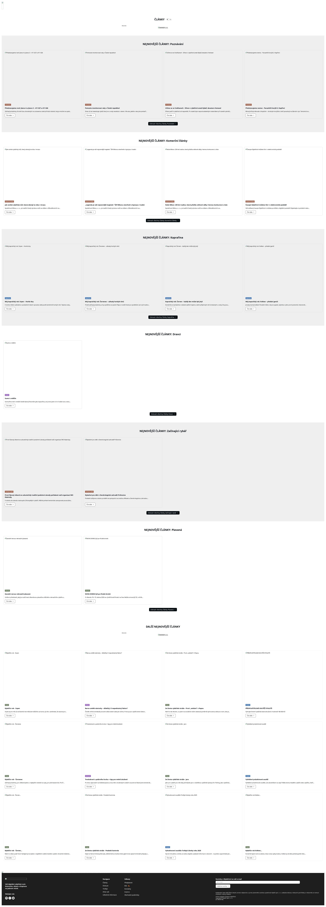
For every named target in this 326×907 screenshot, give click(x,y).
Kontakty (127, 889)
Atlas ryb (106, 892)
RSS (126, 886)
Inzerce (127, 892)
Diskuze (105, 885)
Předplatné (128, 882)
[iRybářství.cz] (2, 5)
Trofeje (105, 889)
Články (105, 882)
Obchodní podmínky (131, 895)
